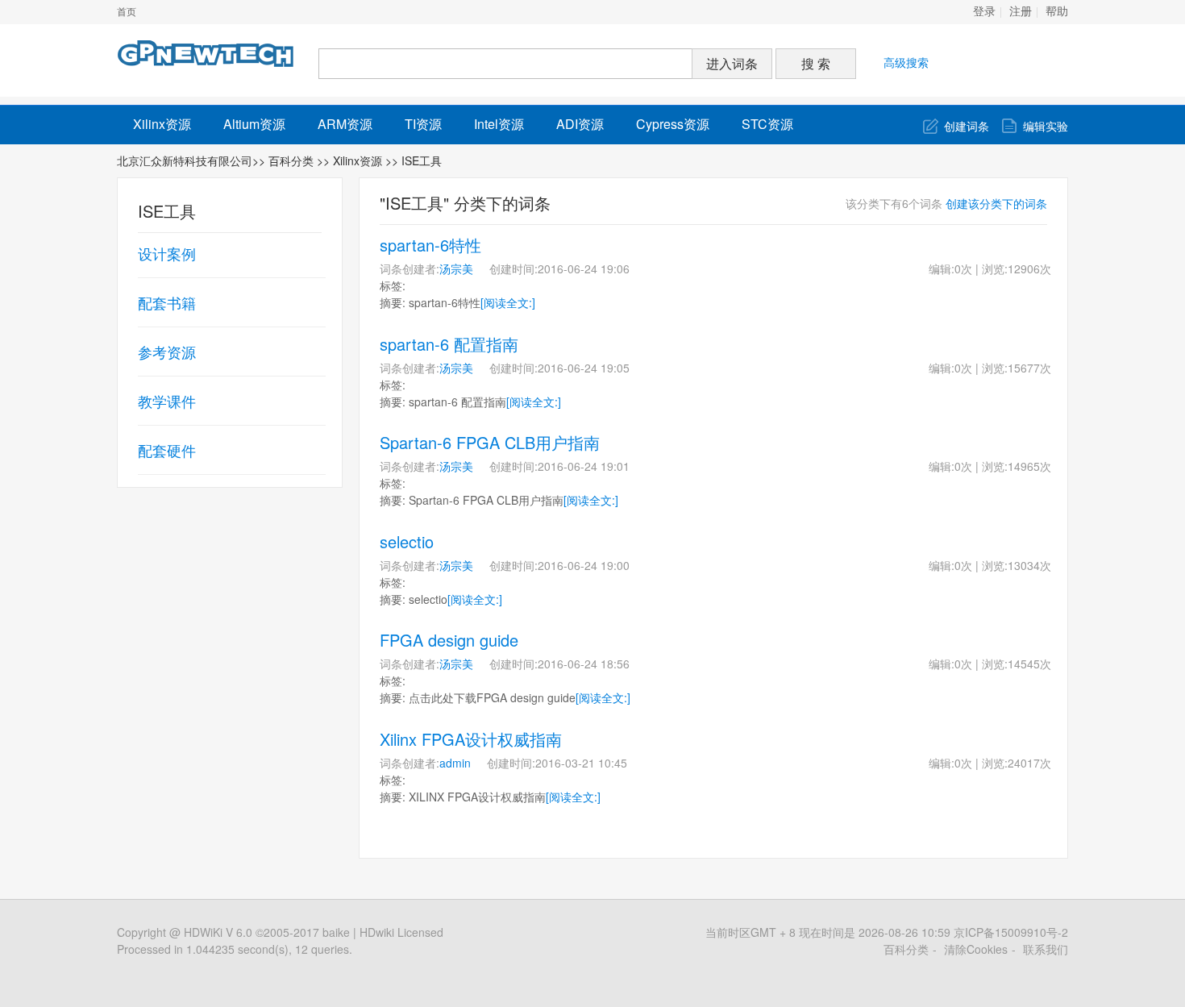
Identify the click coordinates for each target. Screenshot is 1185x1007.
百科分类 (291, 160)
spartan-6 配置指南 (449, 344)
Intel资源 (499, 123)
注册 (1020, 12)
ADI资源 (580, 123)
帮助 (1057, 12)
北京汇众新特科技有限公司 (184, 160)
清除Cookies (976, 949)
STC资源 (767, 123)
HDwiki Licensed (401, 932)
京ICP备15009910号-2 (1011, 932)
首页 (126, 12)
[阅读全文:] (507, 302)
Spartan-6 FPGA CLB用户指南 (490, 442)
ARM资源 (345, 123)
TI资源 (423, 123)
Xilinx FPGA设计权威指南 (471, 739)
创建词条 (966, 126)
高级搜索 (906, 62)
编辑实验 (1045, 126)
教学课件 (167, 400)
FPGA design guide (449, 639)
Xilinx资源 (162, 123)
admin (455, 763)
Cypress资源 (672, 123)
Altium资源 (254, 123)
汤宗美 (456, 268)
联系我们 (1045, 949)
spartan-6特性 (430, 244)
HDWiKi (203, 932)
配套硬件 (167, 449)
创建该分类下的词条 (996, 203)
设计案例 (167, 253)
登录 (984, 12)
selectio (407, 541)
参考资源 (167, 351)
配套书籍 (167, 302)
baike (336, 932)
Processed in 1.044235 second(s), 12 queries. (234, 949)
